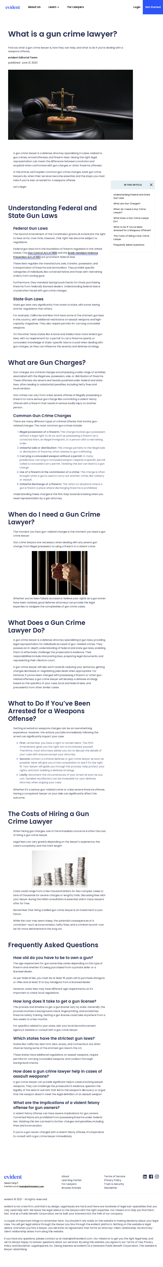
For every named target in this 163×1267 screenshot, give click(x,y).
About (65, 1176)
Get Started (153, 7)
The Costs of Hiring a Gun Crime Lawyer (131, 237)
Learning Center (72, 1180)
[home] (10, 7)
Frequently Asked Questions (128, 244)
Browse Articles (71, 1188)
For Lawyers (75, 7)
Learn (52, 7)
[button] (54, 7)
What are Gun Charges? (126, 203)
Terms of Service (114, 1176)
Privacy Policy (112, 1180)
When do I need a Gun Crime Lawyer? (129, 211)
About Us (34, 7)
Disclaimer (110, 1188)
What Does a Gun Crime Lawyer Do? (131, 219)
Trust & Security (114, 1184)
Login (136, 7)
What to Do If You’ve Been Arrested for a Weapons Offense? (132, 228)
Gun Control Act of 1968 (42, 253)
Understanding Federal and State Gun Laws (131, 196)
